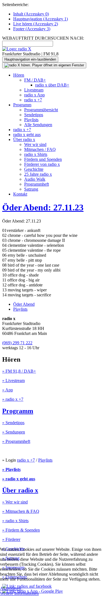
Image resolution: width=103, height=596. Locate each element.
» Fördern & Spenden (21, 530)
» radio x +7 (12, 399)
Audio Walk (34, 179)
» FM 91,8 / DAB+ (19, 371)
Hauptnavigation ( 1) (40, 19)
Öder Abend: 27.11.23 (42, 207)
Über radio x (24, 139)
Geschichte (33, 169)
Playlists (31, 119)
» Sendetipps (13, 422)
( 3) (31, 28)
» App (7, 390)
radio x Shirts (35, 154)
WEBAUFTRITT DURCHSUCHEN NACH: (43, 38)
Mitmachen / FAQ (40, 149)
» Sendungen (13, 432)
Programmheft (36, 184)
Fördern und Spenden (43, 159)
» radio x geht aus (18, 478)
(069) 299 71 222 (17, 342)
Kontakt (20, 194)
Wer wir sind (35, 144)
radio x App (34, 95)
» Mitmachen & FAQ (20, 511)
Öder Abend (24, 304)
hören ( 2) (35, 23)
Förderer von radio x (42, 164)
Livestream (33, 90)
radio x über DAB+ (52, 85)
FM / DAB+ (35, 80)
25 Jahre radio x (38, 174)
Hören (18, 75)
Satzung (31, 189)
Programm (22, 104)
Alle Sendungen (38, 124)
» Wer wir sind (15, 502)
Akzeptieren (10, 588)
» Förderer (11, 539)
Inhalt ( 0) (31, 14)
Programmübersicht (41, 109)
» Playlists (11, 469)
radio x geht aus (27, 134)
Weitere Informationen (19, 593)
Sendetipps (33, 114)
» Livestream (13, 380)
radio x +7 (33, 99)
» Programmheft (16, 441)
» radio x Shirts (15, 520)
